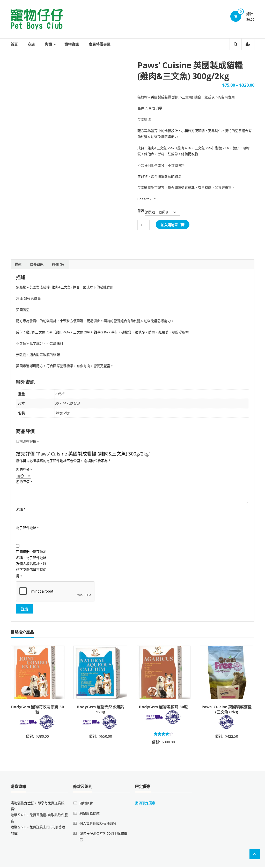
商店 (31, 44)
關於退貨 (86, 803)
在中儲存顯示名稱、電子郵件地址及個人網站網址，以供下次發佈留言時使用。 (31, 563)
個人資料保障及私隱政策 (97, 823)
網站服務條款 (89, 813)
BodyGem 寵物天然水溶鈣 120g (100, 709)
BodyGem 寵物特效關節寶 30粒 (37, 709)
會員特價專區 (100, 44)
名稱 (20, 509)
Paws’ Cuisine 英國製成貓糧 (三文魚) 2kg (227, 709)
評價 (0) (58, 264)
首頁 (14, 44)
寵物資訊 (71, 44)
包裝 (140, 210)
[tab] (18, 264)
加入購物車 (169, 224)
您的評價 (24, 481)
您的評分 (24, 469)
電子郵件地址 (27, 527)
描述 (18, 264)
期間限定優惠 (145, 803)
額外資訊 (36, 264)
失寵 (48, 44)
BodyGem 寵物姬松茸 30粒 (163, 706)
